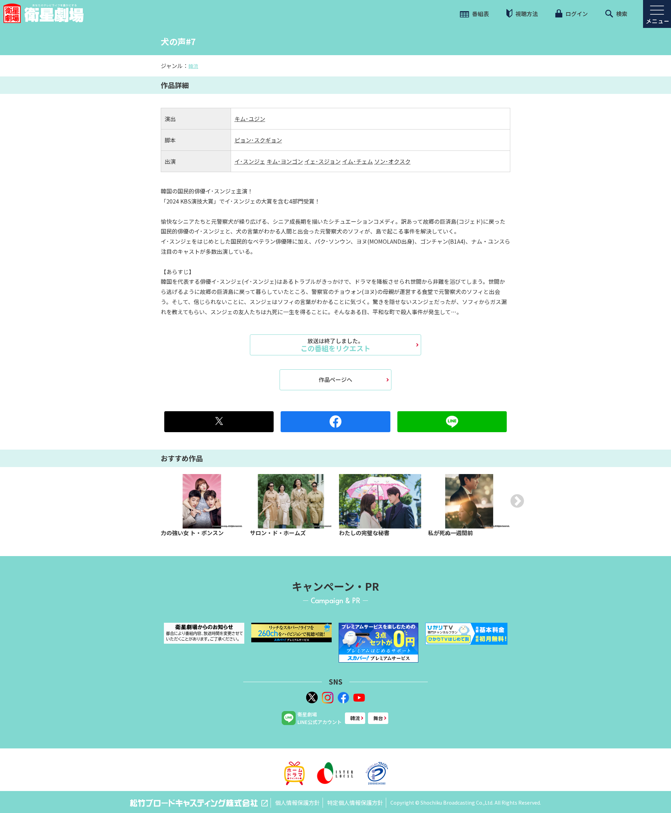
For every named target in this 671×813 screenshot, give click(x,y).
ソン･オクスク (392, 161)
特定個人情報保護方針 (355, 802)
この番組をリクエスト (335, 345)
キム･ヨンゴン (285, 161)
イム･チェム (357, 161)
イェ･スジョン (322, 161)
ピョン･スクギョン (258, 140)
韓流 (193, 65)
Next (517, 501)
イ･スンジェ (250, 161)
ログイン (576, 13)
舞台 (378, 718)
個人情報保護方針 (297, 802)
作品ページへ (335, 379)
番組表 (480, 13)
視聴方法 (526, 13)
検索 (621, 13)
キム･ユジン (250, 118)
